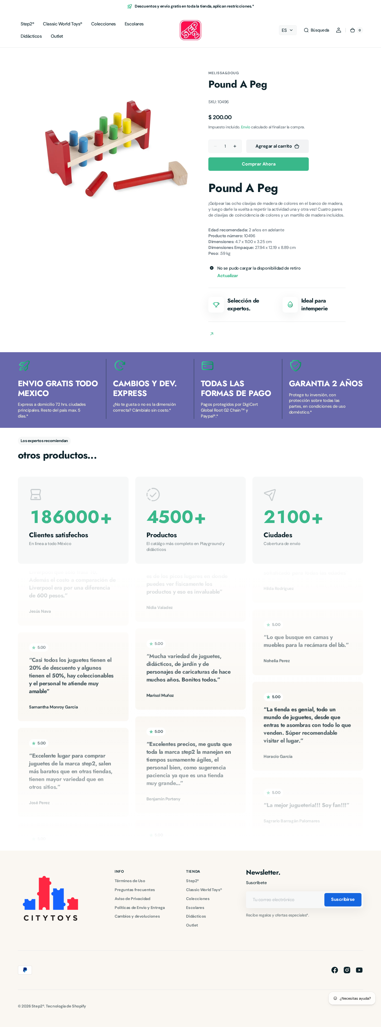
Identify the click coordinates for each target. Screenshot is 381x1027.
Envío (245, 126)
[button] (316, 30)
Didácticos (196, 916)
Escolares (195, 907)
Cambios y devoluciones (137, 916)
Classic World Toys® (204, 889)
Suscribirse (343, 899)
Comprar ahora (259, 164)
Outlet (192, 925)
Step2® (192, 880)
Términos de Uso (130, 880)
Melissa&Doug (223, 73)
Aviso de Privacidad (132, 898)
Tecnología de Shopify (66, 1006)
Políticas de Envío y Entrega (140, 907)
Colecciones (197, 898)
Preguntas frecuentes (135, 889)
